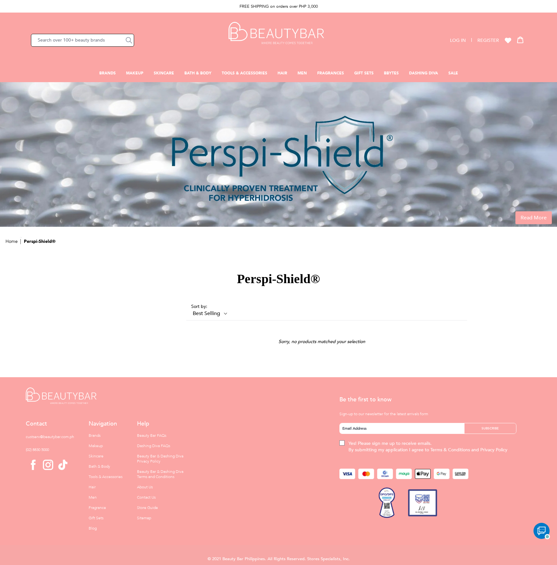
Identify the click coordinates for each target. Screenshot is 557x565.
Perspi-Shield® (39, 241)
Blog (93, 528)
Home (11, 241)
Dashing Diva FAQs (153, 445)
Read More (534, 217)
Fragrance (97, 507)
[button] (129, 40)
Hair (282, 73)
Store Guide (147, 507)
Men (302, 73)
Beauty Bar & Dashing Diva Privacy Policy (160, 459)
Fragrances (330, 73)
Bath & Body (197, 73)
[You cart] (520, 39)
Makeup (134, 73)
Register (488, 40)
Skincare (164, 73)
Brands (107, 73)
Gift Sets (364, 73)
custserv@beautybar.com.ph (50, 436)
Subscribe (490, 428)
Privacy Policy (493, 450)
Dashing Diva (423, 73)
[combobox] (82, 40)
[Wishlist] (508, 40)
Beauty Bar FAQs (151, 435)
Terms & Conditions (450, 450)
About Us (145, 487)
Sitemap (144, 518)
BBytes (391, 73)
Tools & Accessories (244, 73)
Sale (453, 73)
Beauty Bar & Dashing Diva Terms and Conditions (160, 474)
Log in (458, 40)
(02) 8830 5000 (37, 449)
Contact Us (146, 497)
